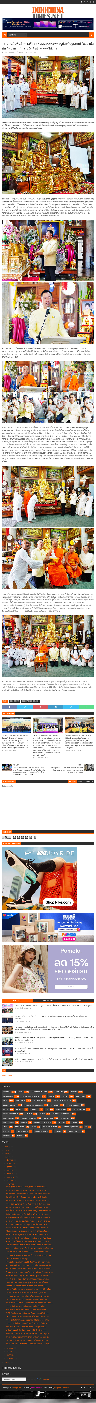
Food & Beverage (73, 1105)
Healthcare (80, 1096)
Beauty (42, 1114)
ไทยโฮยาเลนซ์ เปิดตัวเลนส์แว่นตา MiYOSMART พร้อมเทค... (29, 1245)
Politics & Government (31, 1096)
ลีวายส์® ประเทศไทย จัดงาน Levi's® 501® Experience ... (28, 1228)
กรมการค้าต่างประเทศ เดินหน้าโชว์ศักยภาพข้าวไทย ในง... (28, 1238)
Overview (6, 1136)
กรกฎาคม (11, 1177)
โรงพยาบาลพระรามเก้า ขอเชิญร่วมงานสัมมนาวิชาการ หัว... (29, 1272)
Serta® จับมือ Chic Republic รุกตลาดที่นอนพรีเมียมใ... (26, 1197)
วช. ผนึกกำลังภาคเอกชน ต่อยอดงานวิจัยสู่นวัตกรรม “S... (27, 1320)
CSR (47, 1109)
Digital (62, 1122)
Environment (8, 1118)
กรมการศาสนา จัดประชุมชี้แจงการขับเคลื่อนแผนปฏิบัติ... (28, 1334)
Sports (74, 1092)
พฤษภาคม (11, 1184)
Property (19, 1109)
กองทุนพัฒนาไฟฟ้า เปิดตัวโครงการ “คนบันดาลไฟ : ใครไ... (29, 1194)
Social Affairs (79, 1109)
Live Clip (58, 1131)
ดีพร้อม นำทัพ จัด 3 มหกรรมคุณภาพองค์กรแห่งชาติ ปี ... (27, 1224)
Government (14, 701)
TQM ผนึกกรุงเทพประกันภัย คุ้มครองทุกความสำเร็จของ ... (28, 1282)
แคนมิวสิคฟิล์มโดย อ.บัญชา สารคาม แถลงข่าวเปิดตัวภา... (28, 1201)
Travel (51, 1096)
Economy (59, 1092)
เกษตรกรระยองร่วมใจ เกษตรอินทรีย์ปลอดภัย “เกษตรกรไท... (29, 1218)
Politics (6, 1131)
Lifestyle (6, 1092)
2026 (7, 1147)
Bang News (17, 1388)
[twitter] (84, 2)
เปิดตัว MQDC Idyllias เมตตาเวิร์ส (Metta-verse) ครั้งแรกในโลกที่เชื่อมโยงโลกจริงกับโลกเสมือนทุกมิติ (53, 1006)
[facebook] (81, 2)
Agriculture (61, 1109)
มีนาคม (10, 1352)
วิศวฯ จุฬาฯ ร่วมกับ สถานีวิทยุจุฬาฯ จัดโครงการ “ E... (26, 1187)
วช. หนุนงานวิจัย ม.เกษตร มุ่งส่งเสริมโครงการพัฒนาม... (27, 1340)
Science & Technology (62, 1101)
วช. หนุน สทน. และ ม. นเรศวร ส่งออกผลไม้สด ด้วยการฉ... (28, 1255)
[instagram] (93, 2)
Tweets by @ (7, 1075)
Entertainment (40, 1101)
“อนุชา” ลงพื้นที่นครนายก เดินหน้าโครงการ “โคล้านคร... (28, 1323)
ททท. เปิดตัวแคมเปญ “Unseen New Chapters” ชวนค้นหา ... (28, 1276)
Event (5, 1101)
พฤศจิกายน (11, 1163)
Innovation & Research (30, 701)
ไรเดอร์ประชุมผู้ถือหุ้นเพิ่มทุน (17, 1259)
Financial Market (50, 1127)
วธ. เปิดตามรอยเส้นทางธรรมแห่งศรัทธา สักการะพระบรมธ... (29, 1303)
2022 (7, 1363)
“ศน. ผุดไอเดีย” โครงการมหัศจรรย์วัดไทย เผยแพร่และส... (28, 1252)
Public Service (22, 1131)
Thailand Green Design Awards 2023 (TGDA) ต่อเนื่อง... (27, 1231)
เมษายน (10, 1348)
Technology (20, 1127)
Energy (24, 1122)
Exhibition (20, 1101)
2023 (7, 1157)
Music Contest (74, 1131)
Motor (5, 1109)
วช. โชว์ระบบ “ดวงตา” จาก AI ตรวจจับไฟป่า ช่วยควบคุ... (28, 1204)
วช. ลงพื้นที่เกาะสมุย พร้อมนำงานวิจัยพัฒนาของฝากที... (27, 1299)
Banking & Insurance (42, 1122)
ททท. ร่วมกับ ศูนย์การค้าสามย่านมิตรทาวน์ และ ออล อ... (27, 1337)
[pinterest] (90, 2)
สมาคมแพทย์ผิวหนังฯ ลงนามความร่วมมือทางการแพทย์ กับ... (29, 1265)
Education (55, 1105)
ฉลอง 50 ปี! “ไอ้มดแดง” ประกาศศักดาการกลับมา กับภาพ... (28, 1241)
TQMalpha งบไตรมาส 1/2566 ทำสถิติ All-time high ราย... (28, 1262)
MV (86, 1127)
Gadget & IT (48, 1118)
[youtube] (87, 2)
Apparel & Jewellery (71, 1127)
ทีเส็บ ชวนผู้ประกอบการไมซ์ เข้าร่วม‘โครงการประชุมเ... (27, 1214)
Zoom (21, 1092)
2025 (7, 1150)
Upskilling (65, 1118)
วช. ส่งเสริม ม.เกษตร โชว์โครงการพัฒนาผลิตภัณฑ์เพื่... (27, 1279)
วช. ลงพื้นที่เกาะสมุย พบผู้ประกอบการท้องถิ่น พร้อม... (26, 1306)
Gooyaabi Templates (61, 1388)
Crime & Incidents (29, 1118)
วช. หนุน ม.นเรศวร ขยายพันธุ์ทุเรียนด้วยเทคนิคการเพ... (27, 1296)
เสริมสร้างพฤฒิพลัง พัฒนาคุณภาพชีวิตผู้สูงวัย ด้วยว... (26, 1330)
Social (65, 1096)
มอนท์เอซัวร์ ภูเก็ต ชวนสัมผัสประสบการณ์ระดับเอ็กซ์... (27, 1310)
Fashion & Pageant (10, 1114)
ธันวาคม (10, 1160)
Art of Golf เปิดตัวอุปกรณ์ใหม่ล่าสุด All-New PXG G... (26, 1286)
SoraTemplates (36, 1388)
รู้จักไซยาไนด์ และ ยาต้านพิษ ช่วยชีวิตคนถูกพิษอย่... (26, 1327)
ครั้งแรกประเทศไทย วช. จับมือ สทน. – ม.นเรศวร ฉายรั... (28, 1221)
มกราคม (10, 1358)
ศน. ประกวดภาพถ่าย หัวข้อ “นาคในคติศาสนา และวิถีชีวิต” (28, 1269)
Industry (34, 1109)
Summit (20, 1136)
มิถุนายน (10, 1180)
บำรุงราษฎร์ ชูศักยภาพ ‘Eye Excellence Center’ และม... (27, 1190)
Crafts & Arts (8, 1122)
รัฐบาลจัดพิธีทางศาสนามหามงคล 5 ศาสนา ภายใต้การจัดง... (29, 1289)
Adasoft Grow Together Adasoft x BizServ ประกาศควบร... (28, 1235)
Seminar (29, 1114)
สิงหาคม (10, 1174)
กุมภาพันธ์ (11, 1355)
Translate (45, 1379)
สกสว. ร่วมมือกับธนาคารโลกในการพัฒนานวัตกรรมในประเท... (30, 1248)
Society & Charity (10, 1105)
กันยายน (10, 1170)
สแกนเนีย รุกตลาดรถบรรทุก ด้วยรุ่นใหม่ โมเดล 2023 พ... (28, 1207)
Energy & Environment (61, 1114)
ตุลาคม (10, 1167)
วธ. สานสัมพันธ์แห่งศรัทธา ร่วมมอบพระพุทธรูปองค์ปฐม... (28, 1344)
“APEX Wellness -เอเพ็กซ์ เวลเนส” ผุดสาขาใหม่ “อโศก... (27, 1313)
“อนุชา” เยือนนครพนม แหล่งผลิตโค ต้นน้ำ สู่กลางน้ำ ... (27, 1293)
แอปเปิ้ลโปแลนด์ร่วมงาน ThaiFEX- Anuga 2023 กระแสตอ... (29, 1211)
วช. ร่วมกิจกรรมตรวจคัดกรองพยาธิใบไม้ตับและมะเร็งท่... (28, 1317)
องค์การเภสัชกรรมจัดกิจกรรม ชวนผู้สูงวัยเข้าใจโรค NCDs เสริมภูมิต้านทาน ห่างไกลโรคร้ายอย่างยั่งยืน (54, 1059)
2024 (7, 1154)
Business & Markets (39, 1092)
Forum (75, 1122)
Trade (34, 1127)
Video (5, 1127)
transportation (41, 1131)
